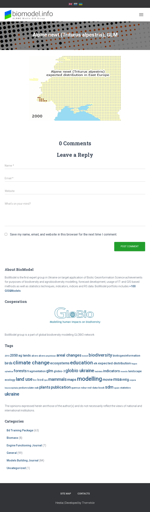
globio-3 (59, 371)
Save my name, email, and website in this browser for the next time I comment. (63, 234)
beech (85, 356)
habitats (99, 371)
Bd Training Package (20, 430)
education (81, 363)
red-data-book (95, 387)
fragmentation (36, 371)
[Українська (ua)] (80, 4)
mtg (125, 379)
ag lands (24, 355)
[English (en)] (70, 4)
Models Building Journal (22, 460)
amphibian (51, 356)
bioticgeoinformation (126, 355)
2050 (14, 355)
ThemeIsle (88, 502)
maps (71, 379)
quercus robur (79, 387)
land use (24, 379)
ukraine (12, 394)
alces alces (38, 355)
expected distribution (114, 363)
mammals (57, 379)
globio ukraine (79, 370)
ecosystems (60, 363)
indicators (111, 371)
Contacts (84, 493)
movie (108, 379)
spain (117, 388)
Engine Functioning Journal (24, 445)
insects (124, 371)
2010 (7, 356)
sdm (109, 387)
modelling (89, 379)
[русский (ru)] (75, 4)
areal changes (68, 355)
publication (61, 387)
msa (117, 379)
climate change (31, 362)
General (12, 452)
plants (44, 387)
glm (49, 370)
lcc (35, 379)
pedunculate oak (29, 387)
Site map (65, 493)
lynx (46, 380)
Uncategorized (16, 468)
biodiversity (100, 355)
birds (8, 363)
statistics (125, 387)
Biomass (12, 437)
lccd (40, 380)
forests (20, 370)
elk (95, 363)
